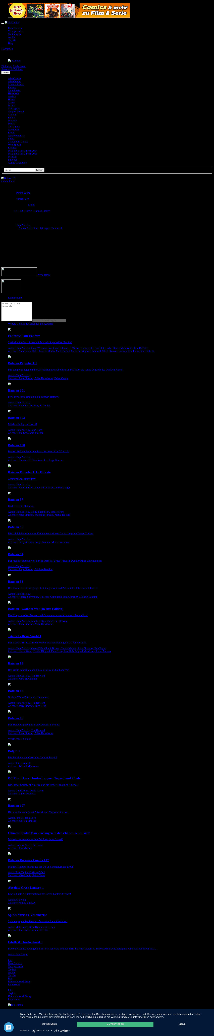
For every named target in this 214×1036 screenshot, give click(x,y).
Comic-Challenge (17, 162)
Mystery (12, 120)
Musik (11, 123)
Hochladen (7, 48)
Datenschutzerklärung (19, 981)
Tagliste (12, 969)
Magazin (12, 156)
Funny (11, 117)
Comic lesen (7, 181)
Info (10, 960)
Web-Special (14, 144)
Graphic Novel (16, 111)
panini (31, 204)
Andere (12, 96)
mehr (182, 1024)
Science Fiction (16, 84)
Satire (11, 138)
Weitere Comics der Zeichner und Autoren (30, 323)
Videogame (14, 108)
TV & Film (14, 126)
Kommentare (15, 297)
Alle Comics (14, 78)
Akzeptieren (115, 1024)
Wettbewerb (14, 34)
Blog (10, 43)
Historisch (13, 93)
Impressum (14, 984)
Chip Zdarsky (23, 225)
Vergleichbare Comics (19, 738)
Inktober (12, 159)
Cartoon (12, 114)
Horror (11, 99)
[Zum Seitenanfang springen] (15, 1004)
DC (16, 210)
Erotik (11, 132)
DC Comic (26, 210)
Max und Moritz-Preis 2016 (22, 153)
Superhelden (14, 90)
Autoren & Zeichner (12, 69)
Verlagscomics (15, 31)
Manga (11, 105)
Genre (6, 72)
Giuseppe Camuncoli (51, 228)
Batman (38, 210)
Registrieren (19, 66)
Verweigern (49, 1024)
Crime (11, 102)
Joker (47, 210)
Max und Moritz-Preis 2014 (22, 150)
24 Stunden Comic (18, 141)
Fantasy (12, 87)
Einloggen (6, 66)
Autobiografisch (16, 135)
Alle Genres (14, 81)
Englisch (12, 147)
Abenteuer (13, 129)
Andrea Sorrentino (29, 228)
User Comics (15, 28)
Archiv (11, 37)
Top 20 (12, 40)
